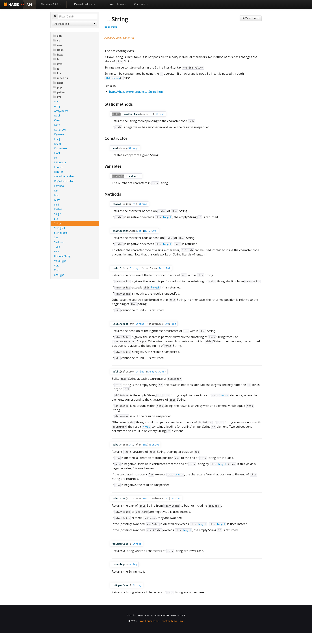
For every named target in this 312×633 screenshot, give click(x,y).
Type (57, 246)
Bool (57, 115)
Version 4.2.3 (50, 4)
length (167, 217)
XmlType (59, 275)
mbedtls (62, 78)
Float (57, 153)
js (58, 68)
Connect (140, 4)
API (29, 4)
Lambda (59, 186)
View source (251, 18)
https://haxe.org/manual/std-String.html (136, 92)
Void (56, 265)
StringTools (61, 232)
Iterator (58, 171)
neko (60, 82)
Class (57, 120)
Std (56, 218)
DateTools (60, 129)
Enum (57, 143)
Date (57, 125)
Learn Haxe (117, 4)
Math (57, 200)
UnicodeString (62, 256)
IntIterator (60, 162)
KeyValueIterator (64, 181)
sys (59, 96)
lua (59, 73)
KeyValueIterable (64, 176)
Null (56, 204)
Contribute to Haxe (172, 621)
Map (56, 195)
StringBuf (59, 228)
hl (58, 59)
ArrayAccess (61, 111)
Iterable (58, 167)
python (61, 92)
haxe (60, 54)
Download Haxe (84, 4)
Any (56, 101)
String (57, 223)
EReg (57, 139)
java (59, 64)
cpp (59, 36)
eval (59, 45)
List (56, 190)
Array (57, 106)
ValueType (60, 261)
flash (60, 50)
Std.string (112, 78)
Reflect (58, 209)
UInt (56, 251)
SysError (59, 242)
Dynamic (59, 134)
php (59, 87)
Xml (56, 270)
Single (57, 214)
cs (58, 40)
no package (111, 26)
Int (55, 157)
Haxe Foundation (148, 621)
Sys (56, 237)
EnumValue (60, 148)
